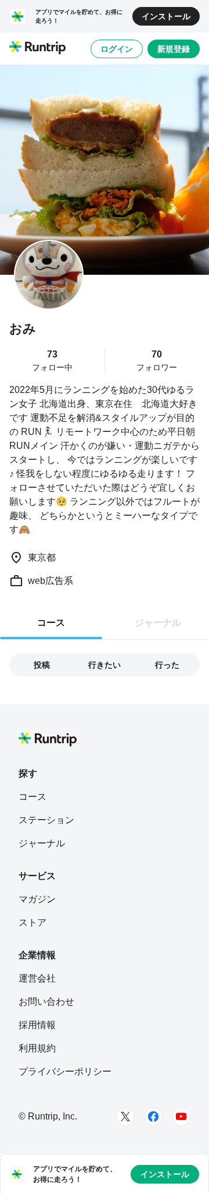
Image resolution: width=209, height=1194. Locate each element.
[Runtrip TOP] (37, 48)
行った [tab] (167, 664)
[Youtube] (181, 1116)
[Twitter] (125, 1116)
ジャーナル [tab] (158, 623)
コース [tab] (51, 623)
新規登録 (173, 49)
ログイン (116, 49)
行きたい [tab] (104, 664)
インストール (166, 16)
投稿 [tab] (42, 664)
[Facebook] (153, 1116)
